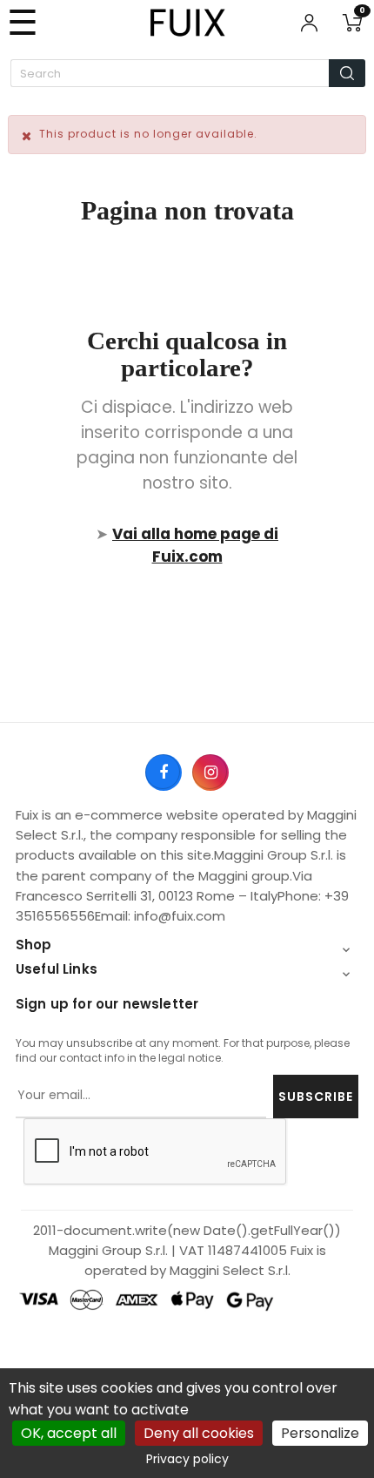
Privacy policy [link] (187, 1459)
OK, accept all (69, 1433)
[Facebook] (162, 771)
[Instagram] (209, 771)
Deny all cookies (199, 1433)
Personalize (320, 1433)
